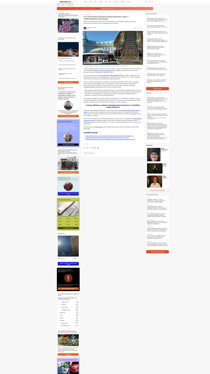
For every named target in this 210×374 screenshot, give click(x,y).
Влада (95, 1)
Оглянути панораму (68, 82)
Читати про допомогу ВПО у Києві (68, 172)
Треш (110, 1)
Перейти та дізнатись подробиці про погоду (68, 263)
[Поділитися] (138, 28)
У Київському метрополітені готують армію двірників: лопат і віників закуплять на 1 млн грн (110, 139)
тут (88, 128)
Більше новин (157, 88)
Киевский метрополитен (89, 153)
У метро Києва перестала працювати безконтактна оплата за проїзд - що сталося (107, 137)
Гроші (106, 1)
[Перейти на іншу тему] (149, 1)
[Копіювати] (141, 28)
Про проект (123, 1)
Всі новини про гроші (68, 228)
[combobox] (76, 258)
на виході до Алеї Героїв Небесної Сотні (104, 70)
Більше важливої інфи (157, 251)
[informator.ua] (65, 1)
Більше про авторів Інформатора (157, 190)
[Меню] (75, 1)
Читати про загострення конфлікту (68, 116)
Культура (100, 1)
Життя (90, 1)
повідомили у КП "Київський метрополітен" (111, 75)
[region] (68, 262)
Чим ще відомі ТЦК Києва (68, 144)
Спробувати (68, 354)
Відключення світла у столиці (108, 8)
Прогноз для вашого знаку (68, 288)
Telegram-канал (99, 127)
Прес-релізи (116, 1)
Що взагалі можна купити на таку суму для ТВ (68, 193)
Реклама (128, 1)
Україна (85, 1)
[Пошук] (152, 1)
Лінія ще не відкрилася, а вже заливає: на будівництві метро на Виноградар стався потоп (109, 136)
